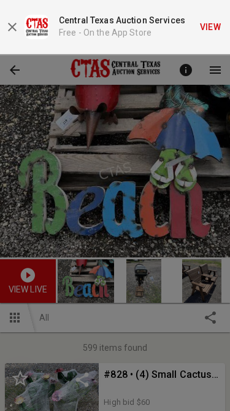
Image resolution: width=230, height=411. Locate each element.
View (210, 27)
